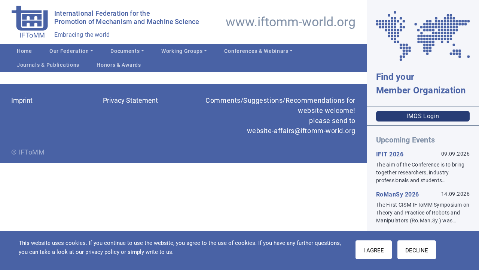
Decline (416, 250)
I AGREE (373, 250)
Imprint (22, 100)
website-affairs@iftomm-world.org (301, 131)
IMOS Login (422, 116)
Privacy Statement (130, 100)
